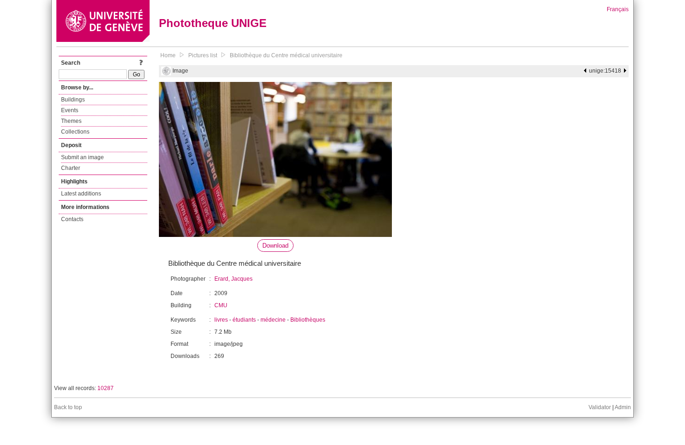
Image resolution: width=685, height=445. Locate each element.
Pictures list (202, 55)
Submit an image (82, 157)
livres (221, 320)
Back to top (68, 407)
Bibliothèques (307, 320)
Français (618, 9)
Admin (623, 407)
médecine (273, 320)
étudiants (244, 320)
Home (168, 55)
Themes (71, 121)
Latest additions (81, 193)
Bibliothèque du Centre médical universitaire (286, 55)
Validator (600, 407)
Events (69, 110)
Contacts (72, 219)
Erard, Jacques (233, 279)
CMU (220, 305)
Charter (70, 168)
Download (275, 245)
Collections (75, 131)
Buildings (73, 99)
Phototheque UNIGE (213, 23)
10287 (105, 388)
